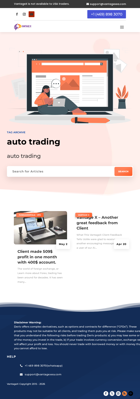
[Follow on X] (112, 393)
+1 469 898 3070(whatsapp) (44, 365)
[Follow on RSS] (124, 393)
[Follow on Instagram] (24, 14)
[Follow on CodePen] (130, 393)
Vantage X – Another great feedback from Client (97, 222)
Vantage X (83, 215)
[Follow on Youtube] (31, 14)
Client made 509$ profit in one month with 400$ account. (37, 256)
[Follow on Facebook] (17, 14)
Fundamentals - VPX (30, 215)
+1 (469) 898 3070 (106, 14)
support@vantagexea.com (108, 4)
